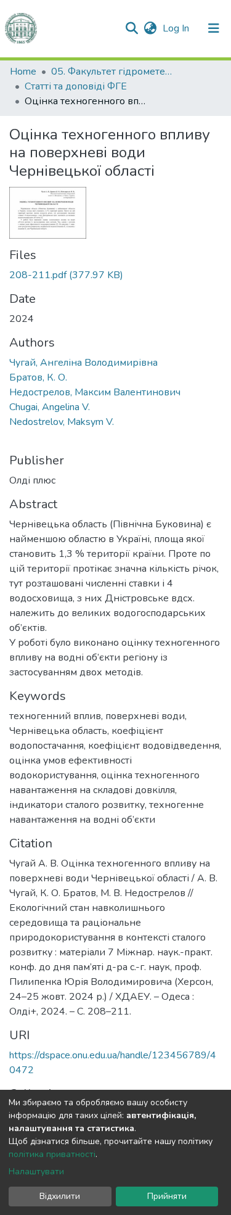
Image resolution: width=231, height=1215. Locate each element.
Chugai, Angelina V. (49, 407)
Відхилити (59, 1196)
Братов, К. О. (38, 377)
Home (23, 71)
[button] (150, 28)
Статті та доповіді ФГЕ (76, 86)
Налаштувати (36, 1171)
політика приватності (52, 1154)
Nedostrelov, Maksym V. (61, 422)
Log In (177, 28)
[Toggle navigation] (214, 28)
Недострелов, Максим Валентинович (94, 392)
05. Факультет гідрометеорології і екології (112, 71)
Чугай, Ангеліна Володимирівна (83, 362)
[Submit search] (131, 28)
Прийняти (167, 1196)
